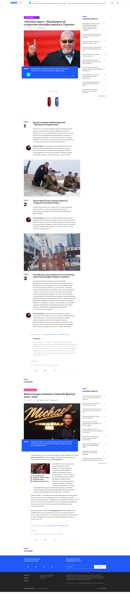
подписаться (100, 566)
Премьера (47, 365)
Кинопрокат (59, 534)
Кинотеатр (47, 534)
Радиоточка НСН (37, 519)
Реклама (26, 580)
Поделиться (40, 28)
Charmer (104, 588)
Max (67, 334)
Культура (53, 534)
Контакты (26, 578)
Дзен (54, 334)
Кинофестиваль (55, 365)
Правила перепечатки (29, 588)
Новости (49, 334)
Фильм (42, 534)
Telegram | (63, 334)
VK (57, 334)
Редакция (26, 575)
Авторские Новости (39, 365)
